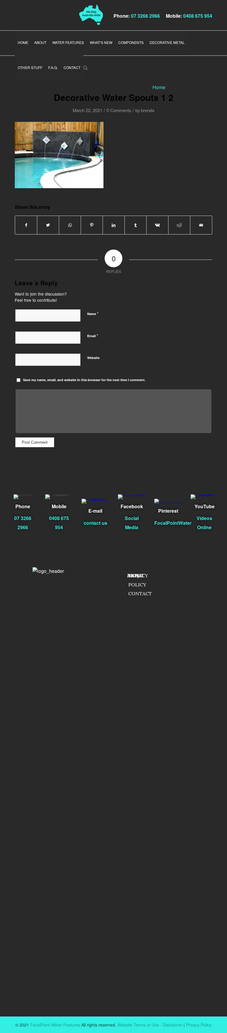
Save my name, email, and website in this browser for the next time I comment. (84, 380)
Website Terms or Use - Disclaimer (149, 1025)
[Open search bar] (85, 67)
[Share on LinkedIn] (113, 225)
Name (92, 313)
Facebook (132, 506)
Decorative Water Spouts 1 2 (114, 97)
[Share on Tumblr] (135, 225)
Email (92, 335)
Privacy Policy (199, 1025)
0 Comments (119, 110)
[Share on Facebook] (26, 225)
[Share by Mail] (201, 225)
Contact (140, 593)
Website (93, 357)
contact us (95, 522)
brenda (147, 110)
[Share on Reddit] (179, 225)
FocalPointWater (173, 522)
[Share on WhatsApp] (70, 225)
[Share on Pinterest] (92, 225)
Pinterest (168, 510)
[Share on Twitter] (48, 225)
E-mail (95, 510)
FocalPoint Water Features (55, 1025)
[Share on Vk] (157, 225)
